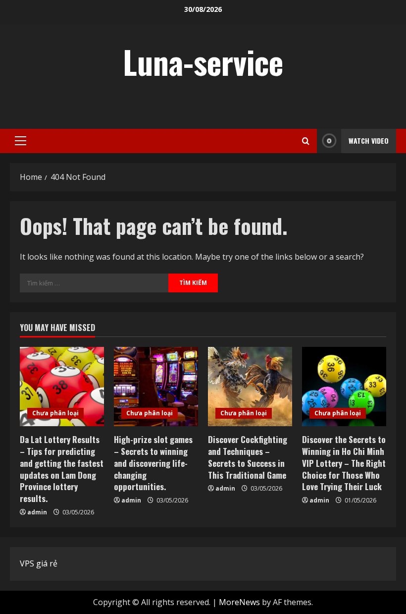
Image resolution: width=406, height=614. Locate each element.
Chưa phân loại (55, 413)
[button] (20, 140)
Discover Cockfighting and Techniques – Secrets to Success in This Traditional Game (247, 457)
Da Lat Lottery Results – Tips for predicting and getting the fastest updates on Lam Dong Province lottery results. (61, 468)
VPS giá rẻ (38, 563)
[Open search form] (305, 141)
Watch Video (369, 140)
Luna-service (203, 61)
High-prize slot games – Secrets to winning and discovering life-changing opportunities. (153, 463)
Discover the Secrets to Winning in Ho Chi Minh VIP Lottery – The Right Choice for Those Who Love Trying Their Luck (344, 463)
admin (37, 512)
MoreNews (239, 602)
